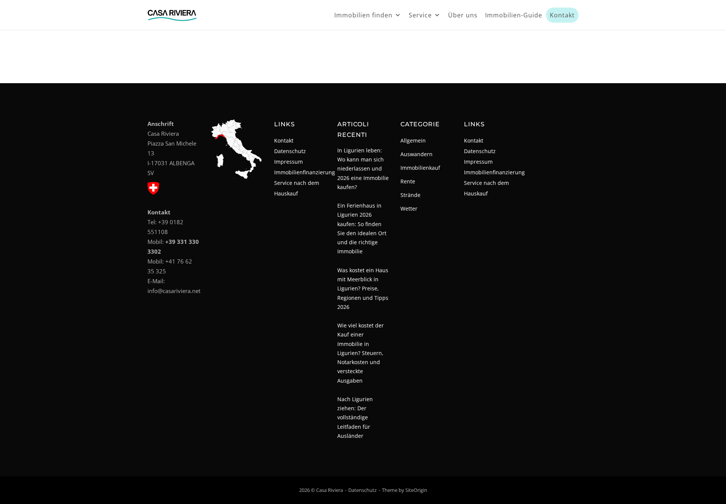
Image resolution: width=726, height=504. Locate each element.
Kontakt (562, 15)
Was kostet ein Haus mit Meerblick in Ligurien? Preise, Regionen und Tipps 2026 (362, 288)
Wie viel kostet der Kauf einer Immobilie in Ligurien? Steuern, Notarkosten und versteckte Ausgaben (360, 353)
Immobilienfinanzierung (304, 172)
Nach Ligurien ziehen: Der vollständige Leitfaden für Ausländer (355, 417)
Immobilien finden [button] (363, 15)
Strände (410, 194)
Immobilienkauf (420, 167)
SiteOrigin (416, 490)
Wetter (408, 208)
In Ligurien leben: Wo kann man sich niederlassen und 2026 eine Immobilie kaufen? (363, 169)
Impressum (288, 161)
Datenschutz (290, 151)
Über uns (463, 15)
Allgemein (413, 140)
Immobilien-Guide (513, 15)
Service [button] (420, 15)
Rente (407, 181)
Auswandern (416, 154)
